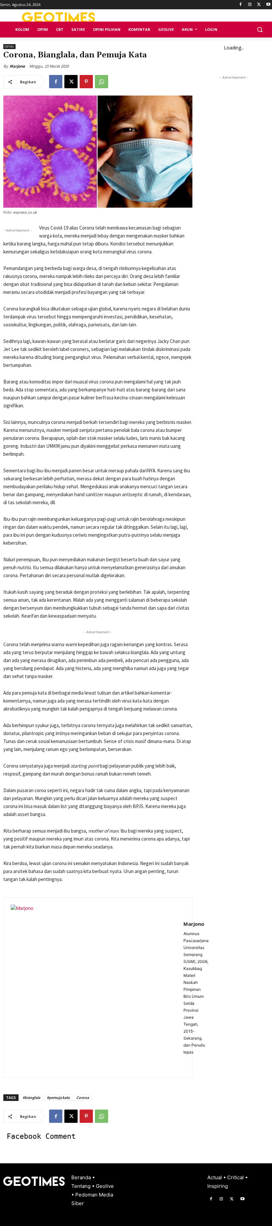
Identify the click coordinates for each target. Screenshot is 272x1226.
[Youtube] (268, 5)
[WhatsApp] (101, 81)
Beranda (81, 1177)
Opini (9, 46)
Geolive (105, 1186)
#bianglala (31, 1097)
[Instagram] (250, 5)
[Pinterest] (86, 81)
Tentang (81, 1186)
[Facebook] (240, 5)
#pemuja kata (58, 1097)
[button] (259, 29)
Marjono (17, 66)
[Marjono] (93, 987)
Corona (82, 1097)
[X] (259, 5)
